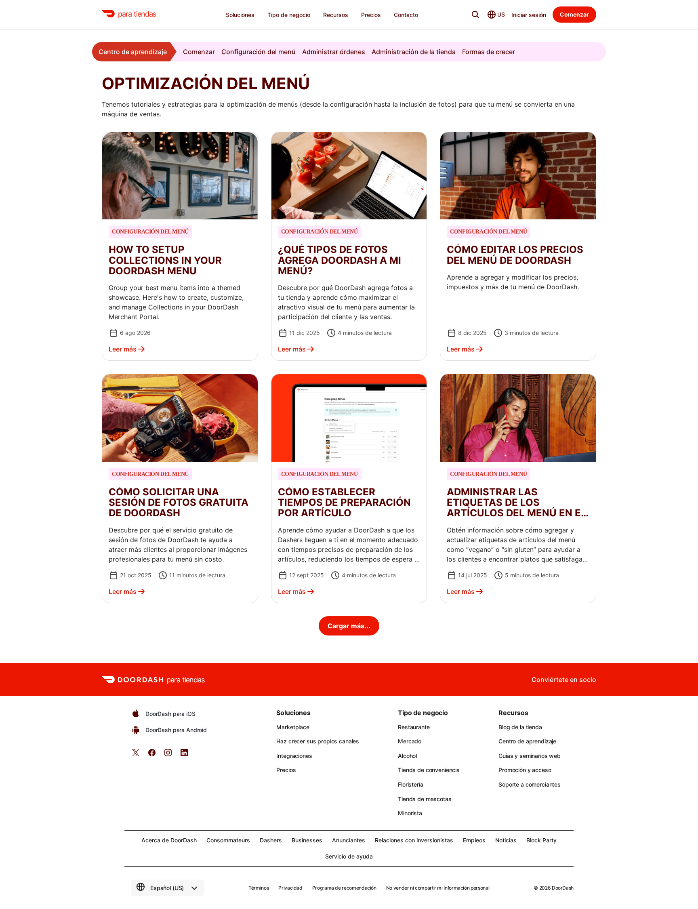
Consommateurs (228, 840)
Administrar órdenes (333, 51)
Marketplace (292, 727)
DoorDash (563, 888)
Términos (258, 888)
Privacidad (290, 888)
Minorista (410, 813)
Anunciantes (348, 840)
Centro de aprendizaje (133, 52)
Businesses (307, 840)
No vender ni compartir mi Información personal (437, 888)
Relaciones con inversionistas (414, 840)
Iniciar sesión (528, 14)
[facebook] (152, 755)
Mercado (409, 741)
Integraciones (294, 755)
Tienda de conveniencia (429, 769)
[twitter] (136, 755)
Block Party (541, 840)
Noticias (506, 840)
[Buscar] (475, 14)
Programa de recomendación (344, 888)
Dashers (271, 840)
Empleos (474, 840)
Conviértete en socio (564, 679)
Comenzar (199, 51)
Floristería (410, 784)
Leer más (123, 349)
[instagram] (168, 755)
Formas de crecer (488, 51)
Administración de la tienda (414, 51)
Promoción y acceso (524, 769)
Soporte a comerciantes (529, 784)
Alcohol (407, 755)
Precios (286, 769)
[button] (180, 246)
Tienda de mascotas (424, 798)
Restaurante (413, 727)
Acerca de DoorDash (169, 840)
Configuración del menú (258, 51)
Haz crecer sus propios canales (317, 741)
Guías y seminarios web (529, 755)
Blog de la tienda (520, 727)
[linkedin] (184, 755)
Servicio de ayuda (349, 856)
